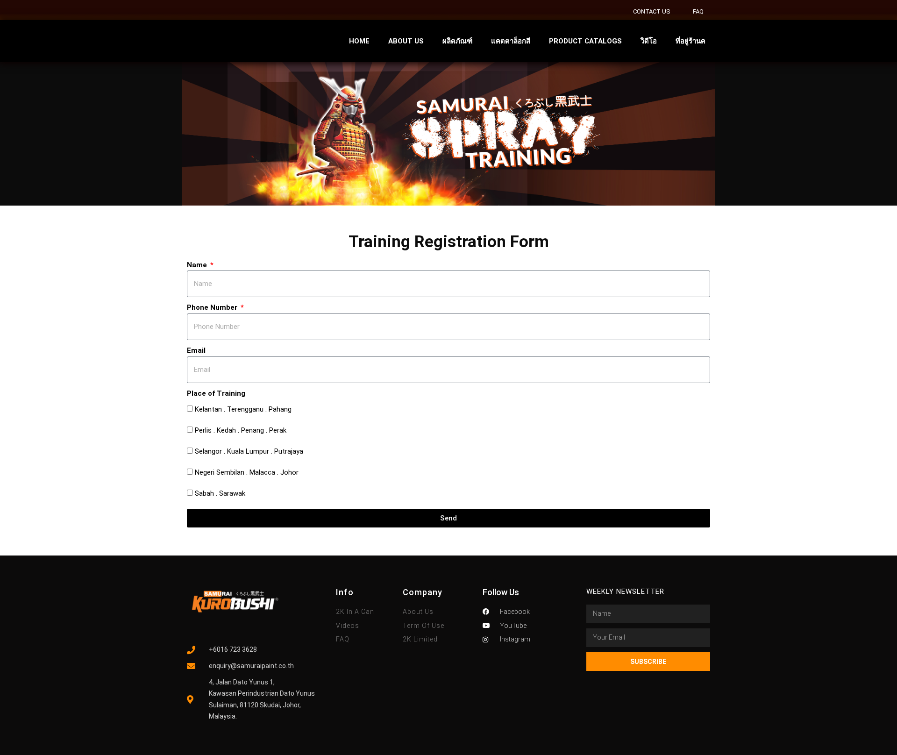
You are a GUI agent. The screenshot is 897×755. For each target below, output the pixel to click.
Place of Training (216, 393)
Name (198, 265)
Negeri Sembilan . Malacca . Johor (247, 472)
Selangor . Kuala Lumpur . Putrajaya (249, 451)
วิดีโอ (649, 41)
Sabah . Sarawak (220, 493)
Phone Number (213, 307)
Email (196, 350)
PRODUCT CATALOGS (585, 41)
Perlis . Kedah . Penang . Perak (240, 430)
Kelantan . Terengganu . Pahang (243, 409)
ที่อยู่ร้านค (690, 41)
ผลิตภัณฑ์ (457, 41)
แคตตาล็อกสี (510, 41)
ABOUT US (406, 41)
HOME (359, 41)
